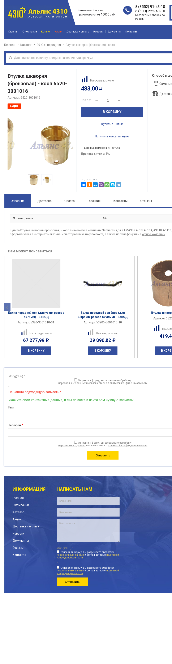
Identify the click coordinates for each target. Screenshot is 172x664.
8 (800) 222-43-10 (150, 11)
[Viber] (101, 184)
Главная (9, 45)
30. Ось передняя (49, 45)
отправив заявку (79, 234)
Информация (29, 489)
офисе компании (153, 234)
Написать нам (75, 489)
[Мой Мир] (95, 184)
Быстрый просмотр (38, 305)
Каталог (26, 45)
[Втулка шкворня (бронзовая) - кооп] (40, 145)
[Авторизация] (170, 2)
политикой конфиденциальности (127, 383)
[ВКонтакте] (83, 184)
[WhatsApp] (106, 184)
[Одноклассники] (89, 184)
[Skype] (112, 184)
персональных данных (72, 383)
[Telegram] (118, 184)
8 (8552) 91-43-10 (150, 6)
